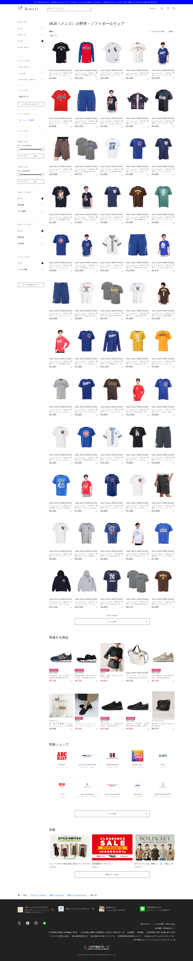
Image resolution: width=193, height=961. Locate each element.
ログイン (153, 8)
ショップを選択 (28, 120)
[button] (31, 28)
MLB (25, 895)
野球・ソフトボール (57, 895)
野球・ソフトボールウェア (77, 895)
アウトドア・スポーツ (38, 895)
